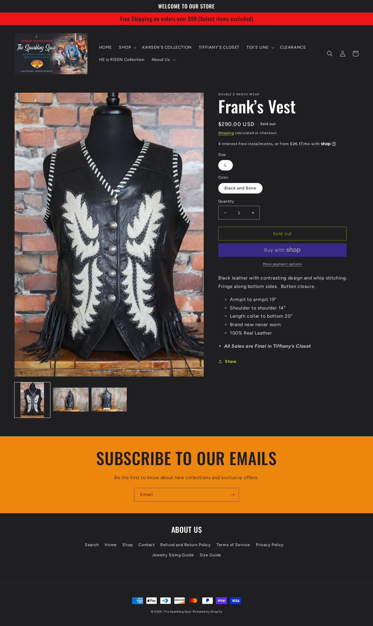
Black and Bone (240, 188)
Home (111, 544)
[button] (127, 47)
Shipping (226, 133)
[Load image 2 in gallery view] (71, 400)
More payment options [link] (282, 264)
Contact (146, 544)
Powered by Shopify (207, 611)
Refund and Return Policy (185, 544)
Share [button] (231, 361)
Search (92, 544)
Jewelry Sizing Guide (173, 555)
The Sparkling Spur (177, 611)
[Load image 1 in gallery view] (32, 400)
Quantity (226, 201)
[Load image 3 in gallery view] (109, 400)
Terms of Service (233, 544)
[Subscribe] (232, 495)
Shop (127, 544)
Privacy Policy (270, 544)
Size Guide (210, 555)
